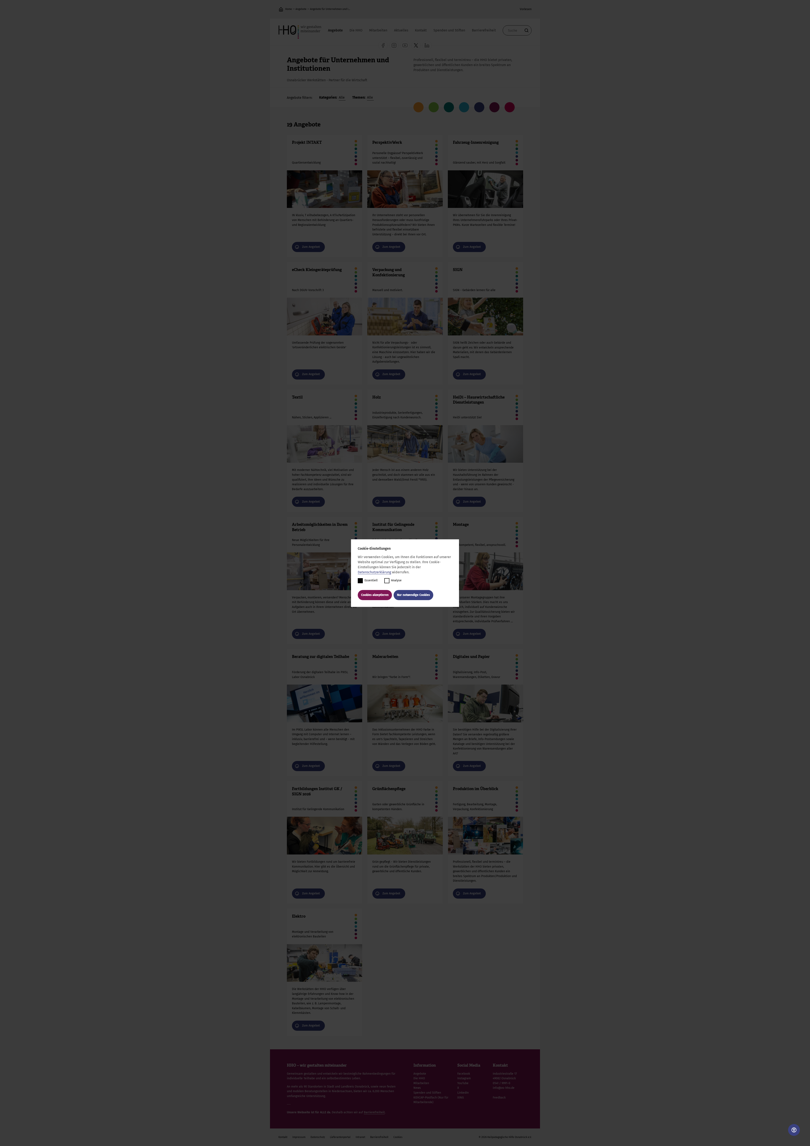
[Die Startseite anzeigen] (281, 9)
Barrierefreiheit (484, 30)
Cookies (397, 1137)
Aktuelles (401, 30)
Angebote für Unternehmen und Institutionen (330, 9)
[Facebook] (383, 45)
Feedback (499, 1097)
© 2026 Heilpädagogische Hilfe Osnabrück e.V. (505, 1137)
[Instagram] (394, 45)
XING (460, 1097)
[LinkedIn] (427, 45)
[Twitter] (416, 45)
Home (288, 9)
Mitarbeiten (378, 30)
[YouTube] (405, 45)
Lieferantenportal (340, 1137)
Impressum (298, 1137)
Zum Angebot (324, 196)
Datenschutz (317, 1137)
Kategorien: (328, 97)
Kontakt (421, 30)
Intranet (360, 1137)
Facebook (463, 1073)
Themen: (359, 97)
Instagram (464, 1078)
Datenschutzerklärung (374, 572)
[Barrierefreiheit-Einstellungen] (794, 1130)
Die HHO (356, 30)
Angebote (301, 9)
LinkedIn (463, 1092)
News (417, 1088)
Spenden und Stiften (449, 30)
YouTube (462, 1083)
